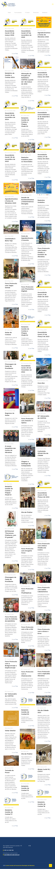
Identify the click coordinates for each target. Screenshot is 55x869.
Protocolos (36, 12)
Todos (9, 12)
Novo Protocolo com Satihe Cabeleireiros (44, 590)
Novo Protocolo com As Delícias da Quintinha (11, 619)
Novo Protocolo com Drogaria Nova (27, 551)
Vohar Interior (10, 730)
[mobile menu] (52, 4)
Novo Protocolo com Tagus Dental (11, 285)
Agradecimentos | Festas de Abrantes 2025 (44, 35)
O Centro (27, 12)
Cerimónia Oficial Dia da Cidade (43, 453)
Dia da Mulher (26, 512)
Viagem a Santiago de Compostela (26, 464)
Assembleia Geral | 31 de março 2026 (9, 33)
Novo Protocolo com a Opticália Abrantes (44, 674)
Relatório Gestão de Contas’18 (41, 804)
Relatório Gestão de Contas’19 (25, 788)
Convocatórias (17, 12)
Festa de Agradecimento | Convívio (27, 238)
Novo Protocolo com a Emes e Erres (44, 631)
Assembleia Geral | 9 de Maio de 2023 (43, 294)
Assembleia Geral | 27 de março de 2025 (43, 75)
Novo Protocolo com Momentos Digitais (27, 289)
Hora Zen (41, 383)
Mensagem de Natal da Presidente (10, 366)
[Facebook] (28, 845)
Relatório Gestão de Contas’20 (25, 712)
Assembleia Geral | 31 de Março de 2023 (43, 334)
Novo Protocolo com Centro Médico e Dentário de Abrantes (44, 253)
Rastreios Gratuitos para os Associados (26, 159)
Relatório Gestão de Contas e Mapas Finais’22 (25, 331)
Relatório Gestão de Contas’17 (9, 812)
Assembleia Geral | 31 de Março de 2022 (43, 495)
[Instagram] (30, 845)
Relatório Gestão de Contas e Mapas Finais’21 (9, 491)
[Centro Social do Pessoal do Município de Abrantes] (8, 4)
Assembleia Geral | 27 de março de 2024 (43, 157)
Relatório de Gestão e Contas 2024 (10, 75)
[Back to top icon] (50, 865)
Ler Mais (15, 53)
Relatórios (44, 12)
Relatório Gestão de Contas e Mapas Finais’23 (25, 122)
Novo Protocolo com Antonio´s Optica (27, 421)
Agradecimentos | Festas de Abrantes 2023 (11, 201)
